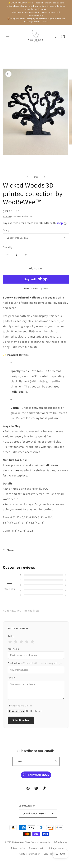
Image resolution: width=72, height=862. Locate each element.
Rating (11, 636)
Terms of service (37, 848)
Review (12, 677)
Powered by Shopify (40, 842)
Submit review (20, 720)
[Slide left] (27, 177)
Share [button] (10, 550)
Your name (13, 648)
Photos (20, 705)
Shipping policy (57, 848)
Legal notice (50, 853)
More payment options (36, 288)
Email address (35, 663)
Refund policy (60, 842)
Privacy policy (18, 848)
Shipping (7, 216)
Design (6, 230)
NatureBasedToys (21, 842)
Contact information (29, 853)
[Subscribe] (55, 761)
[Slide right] (44, 177)
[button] (7, 36)
